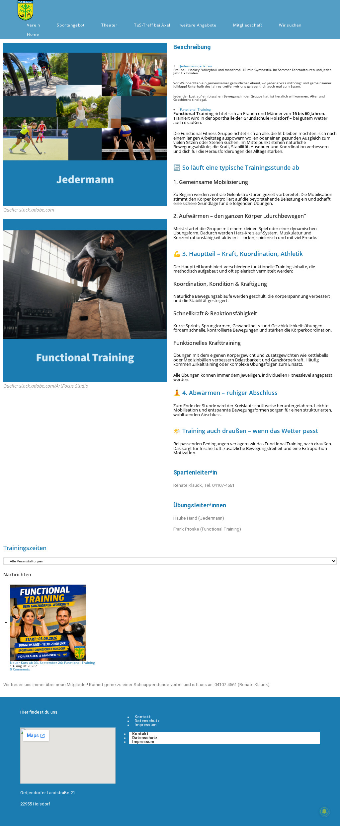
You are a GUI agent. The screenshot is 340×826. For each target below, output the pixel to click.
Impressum (145, 725)
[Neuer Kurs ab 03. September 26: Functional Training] (48, 622)
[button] (255, 66)
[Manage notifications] (324, 811)
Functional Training (195, 109)
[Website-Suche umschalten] (50, 34)
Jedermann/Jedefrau (196, 66)
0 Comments (20, 669)
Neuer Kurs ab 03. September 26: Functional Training (52, 662)
